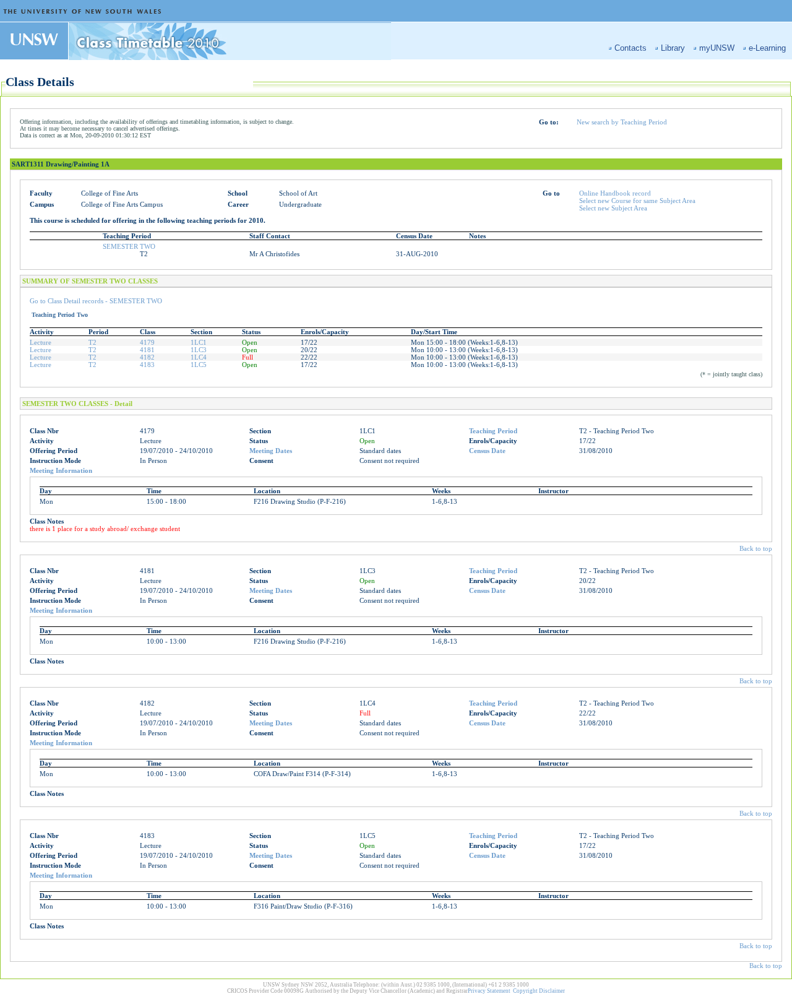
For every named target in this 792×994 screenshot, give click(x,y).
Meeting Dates (270, 450)
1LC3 (199, 349)
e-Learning (767, 48)
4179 (147, 342)
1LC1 (199, 342)
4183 (147, 364)
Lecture (40, 342)
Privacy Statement (489, 991)
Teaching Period (493, 430)
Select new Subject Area (613, 208)
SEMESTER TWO (129, 246)
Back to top (755, 548)
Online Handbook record (615, 193)
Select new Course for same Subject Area (637, 200)
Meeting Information (61, 470)
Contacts (630, 48)
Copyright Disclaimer (539, 991)
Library (673, 48)
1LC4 (199, 357)
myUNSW (716, 48)
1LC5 (199, 364)
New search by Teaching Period (622, 122)
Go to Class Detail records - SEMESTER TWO (96, 301)
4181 (147, 349)
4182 (147, 357)
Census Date (487, 450)
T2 (92, 342)
